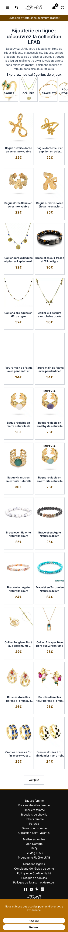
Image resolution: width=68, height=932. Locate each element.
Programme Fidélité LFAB (34, 857)
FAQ (34, 848)
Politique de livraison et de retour (34, 882)
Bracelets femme (34, 810)
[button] (17, 8)
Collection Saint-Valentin (34, 833)
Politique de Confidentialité (34, 873)
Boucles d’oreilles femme (34, 805)
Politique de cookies (34, 878)
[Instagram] (31, 889)
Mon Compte (34, 844)
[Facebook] (25, 889)
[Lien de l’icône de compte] (62, 7)
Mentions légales (34, 864)
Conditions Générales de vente (34, 868)
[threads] (42, 889)
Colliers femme (34, 819)
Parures (34, 823)
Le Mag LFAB (34, 853)
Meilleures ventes (34, 839)
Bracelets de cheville (34, 814)
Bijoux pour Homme (34, 828)
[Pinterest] (37, 889)
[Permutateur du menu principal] (7, 7)
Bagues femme (34, 800)
